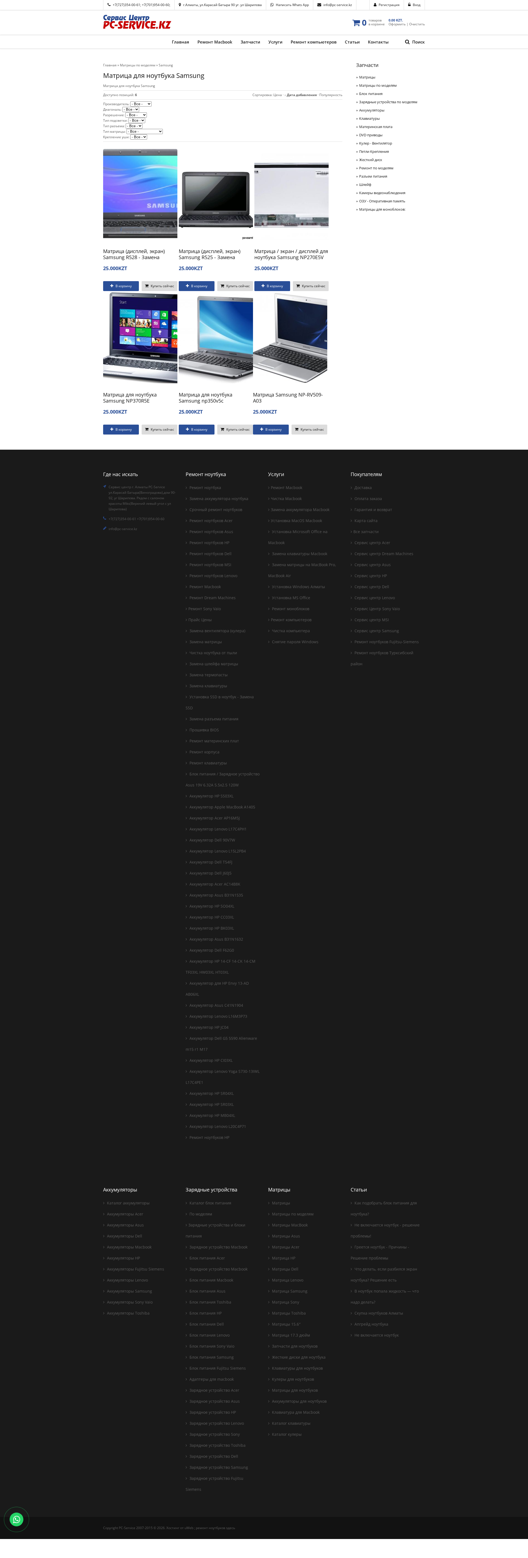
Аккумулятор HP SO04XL (211, 906)
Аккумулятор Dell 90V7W (211, 840)
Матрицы (367, 77)
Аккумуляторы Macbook (129, 1247)
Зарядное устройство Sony (214, 1434)
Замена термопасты (208, 674)
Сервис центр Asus (372, 564)
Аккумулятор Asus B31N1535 (215, 895)
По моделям (200, 1214)
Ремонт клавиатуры (207, 763)
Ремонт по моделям (376, 167)
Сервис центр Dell (371, 586)
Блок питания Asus (207, 1291)
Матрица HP (283, 1258)
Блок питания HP (205, 1313)
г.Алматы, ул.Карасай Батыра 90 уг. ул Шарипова (222, 4)
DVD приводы (371, 134)
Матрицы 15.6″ (286, 1324)
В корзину (123, 286)
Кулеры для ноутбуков (292, 1379)
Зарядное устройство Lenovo (216, 1423)
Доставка (362, 487)
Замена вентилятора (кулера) (216, 630)
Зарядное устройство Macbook (218, 1247)
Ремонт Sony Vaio (204, 608)
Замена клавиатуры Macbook (299, 553)
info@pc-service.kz (337, 4)
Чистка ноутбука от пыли (212, 652)
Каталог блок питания (209, 1203)
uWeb (189, 1528)
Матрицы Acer (285, 1247)
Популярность (330, 95)
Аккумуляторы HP (123, 1258)
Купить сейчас (162, 286)
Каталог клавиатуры (290, 1423)
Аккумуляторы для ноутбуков (299, 1401)
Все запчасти (366, 531)
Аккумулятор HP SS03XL (210, 796)
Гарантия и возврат (372, 509)
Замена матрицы (205, 641)
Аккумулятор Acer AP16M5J (214, 818)
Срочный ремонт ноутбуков (215, 509)
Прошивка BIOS (203, 729)
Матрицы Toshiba (288, 1313)
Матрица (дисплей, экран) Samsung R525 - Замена (209, 254)
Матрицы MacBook (289, 1225)
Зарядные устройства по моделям (388, 101)
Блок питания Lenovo (209, 1335)
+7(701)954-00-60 (155, 4)
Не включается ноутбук (376, 1335)
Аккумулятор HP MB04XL (211, 1115)
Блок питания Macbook (210, 1280)
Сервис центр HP (370, 575)
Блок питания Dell (206, 1324)
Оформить (397, 24)
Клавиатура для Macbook (295, 1412)
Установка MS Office (290, 597)
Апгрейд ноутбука (370, 1324)
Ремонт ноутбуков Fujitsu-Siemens (386, 641)
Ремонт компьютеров (291, 619)
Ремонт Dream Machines (212, 597)
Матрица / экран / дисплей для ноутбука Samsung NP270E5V (291, 254)
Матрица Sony (285, 1302)
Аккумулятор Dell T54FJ (210, 862)
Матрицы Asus (285, 1236)
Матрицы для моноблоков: (382, 209)
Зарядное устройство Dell (213, 1456)
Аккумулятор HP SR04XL (211, 1093)
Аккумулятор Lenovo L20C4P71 (217, 1126)
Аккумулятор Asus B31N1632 (215, 939)
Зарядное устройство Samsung (218, 1467)
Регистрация (389, 4)
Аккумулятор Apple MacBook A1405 (221, 807)
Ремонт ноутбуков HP (208, 542)
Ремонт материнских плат (213, 740)
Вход (416, 4)
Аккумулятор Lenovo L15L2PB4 (217, 851)
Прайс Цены (200, 619)
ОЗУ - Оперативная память (382, 201)
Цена (277, 95)
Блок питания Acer (206, 1258)
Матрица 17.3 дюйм (290, 1335)
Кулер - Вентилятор (375, 143)
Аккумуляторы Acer (124, 1214)
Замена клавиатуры (207, 685)
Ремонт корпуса (203, 751)
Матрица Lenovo (287, 1280)
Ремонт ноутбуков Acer (210, 520)
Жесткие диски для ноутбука (298, 1357)
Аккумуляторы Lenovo (127, 1280)
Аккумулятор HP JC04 (208, 1027)
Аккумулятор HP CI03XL (210, 1060)
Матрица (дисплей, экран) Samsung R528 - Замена (134, 254)
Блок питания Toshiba (209, 1302)
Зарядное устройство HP (212, 1412)
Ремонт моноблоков (290, 608)
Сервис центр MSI (371, 619)
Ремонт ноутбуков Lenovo (212, 575)
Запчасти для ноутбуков (294, 1346)
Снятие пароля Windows (294, 641)
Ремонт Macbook (204, 586)
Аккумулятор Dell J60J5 (210, 873)
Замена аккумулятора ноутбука (218, 498)
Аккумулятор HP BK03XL (211, 928)
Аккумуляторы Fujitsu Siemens (135, 1269)
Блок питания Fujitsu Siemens (217, 1368)
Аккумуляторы (371, 110)
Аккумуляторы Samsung (129, 1291)
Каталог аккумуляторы (128, 1203)
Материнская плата (375, 126)
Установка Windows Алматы (298, 586)
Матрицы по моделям (378, 85)
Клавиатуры (369, 118)
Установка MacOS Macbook (296, 520)
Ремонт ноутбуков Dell (210, 553)
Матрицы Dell (284, 1269)
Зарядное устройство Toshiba (217, 1445)
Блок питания (371, 93)
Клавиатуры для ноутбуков (297, 1368)
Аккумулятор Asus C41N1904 (215, 1005)
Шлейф (365, 184)
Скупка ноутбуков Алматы (378, 1313)
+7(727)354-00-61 (126, 4)
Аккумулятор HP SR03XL (211, 1104)
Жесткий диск (370, 159)
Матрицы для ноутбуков (294, 1390)
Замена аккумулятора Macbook (300, 509)
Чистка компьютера (290, 630)
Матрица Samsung (289, 1291)
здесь (230, 1528)
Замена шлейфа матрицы (213, 663)
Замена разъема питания (213, 718)
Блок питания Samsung (211, 1357)
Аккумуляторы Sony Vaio (129, 1302)
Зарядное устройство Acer (213, 1390)
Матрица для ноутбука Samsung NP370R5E (130, 398)
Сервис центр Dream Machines (383, 553)
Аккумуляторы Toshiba (128, 1313)
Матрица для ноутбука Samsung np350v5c (205, 398)
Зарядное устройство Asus (214, 1401)
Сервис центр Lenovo (374, 597)
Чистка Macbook (286, 498)
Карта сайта (365, 520)
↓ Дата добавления (300, 95)
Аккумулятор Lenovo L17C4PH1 (217, 829)
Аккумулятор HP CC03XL (211, 917)
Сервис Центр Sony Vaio (376, 608)
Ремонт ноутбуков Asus (210, 531)
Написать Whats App (292, 4)
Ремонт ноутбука (204, 487)
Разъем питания (373, 176)
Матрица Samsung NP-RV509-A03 (288, 398)
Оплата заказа (367, 498)
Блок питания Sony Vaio (211, 1346)
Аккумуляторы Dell (124, 1236)
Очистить (417, 24)
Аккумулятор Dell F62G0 (211, 950)
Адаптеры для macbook (211, 1379)
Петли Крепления (374, 151)
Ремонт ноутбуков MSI (209, 564)
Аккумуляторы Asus (125, 1225)
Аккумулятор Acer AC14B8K (214, 884)
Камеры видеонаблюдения (382, 192)
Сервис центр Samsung (376, 630)
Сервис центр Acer (371, 542)
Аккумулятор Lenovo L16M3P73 (217, 1016)
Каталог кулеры (286, 1434)
